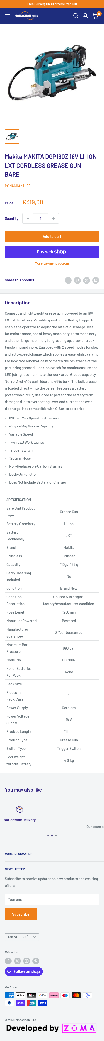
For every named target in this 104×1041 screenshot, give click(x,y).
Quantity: (12, 218)
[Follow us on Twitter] (17, 961)
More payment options (52, 263)
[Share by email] (95, 280)
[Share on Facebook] (68, 280)
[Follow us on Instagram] (26, 961)
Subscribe (21, 914)
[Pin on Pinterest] (77, 280)
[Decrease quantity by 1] (28, 218)
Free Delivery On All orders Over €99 (52, 4)
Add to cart (52, 236)
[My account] (85, 15)
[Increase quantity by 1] (53, 218)
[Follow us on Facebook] (8, 961)
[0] (95, 16)
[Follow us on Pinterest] (35, 961)
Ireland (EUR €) (17, 937)
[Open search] (76, 15)
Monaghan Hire (17, 186)
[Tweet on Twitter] (86, 280)
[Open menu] (7, 16)
